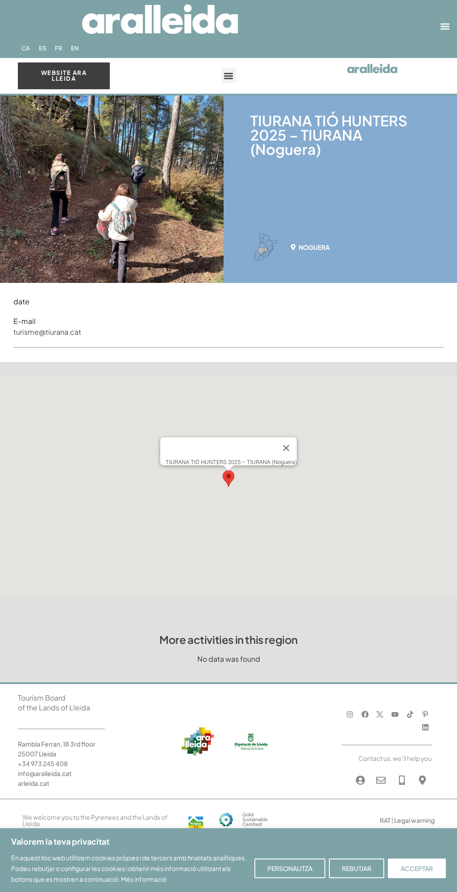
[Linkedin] (425, 727)
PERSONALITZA (289, 868)
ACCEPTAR (417, 868)
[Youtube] (395, 714)
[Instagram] (349, 714)
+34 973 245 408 (43, 763)
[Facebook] (364, 714)
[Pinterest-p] (425, 714)
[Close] (286, 448)
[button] (445, 26)
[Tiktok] (410, 714)
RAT (385, 820)
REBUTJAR (356, 868)
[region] (228, 860)
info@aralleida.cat (45, 773)
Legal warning (414, 820)
